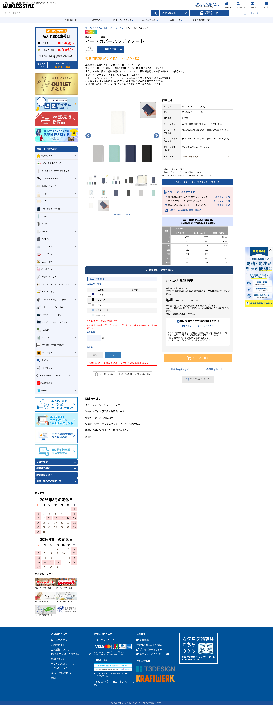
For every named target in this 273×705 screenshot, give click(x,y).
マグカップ (46, 231)
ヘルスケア (46, 330)
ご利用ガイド (71, 20)
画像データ (222, 205)
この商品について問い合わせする (137, 374)
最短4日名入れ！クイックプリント (55, 375)
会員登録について (60, 649)
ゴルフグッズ (46, 254)
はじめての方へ (59, 640)
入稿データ (175, 20)
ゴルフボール (46, 246)
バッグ (44, 194)
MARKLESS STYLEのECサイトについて (71, 654)
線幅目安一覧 (221, 197)
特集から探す (92, 411)
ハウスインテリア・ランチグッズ (55, 284)
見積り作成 (110, 49)
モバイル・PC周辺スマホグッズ (54, 300)
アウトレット (46, 353)
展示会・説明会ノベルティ (115, 411)
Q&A (53, 678)
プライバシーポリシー (150, 649)
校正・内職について (122, 20)
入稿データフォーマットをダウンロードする (195, 182)
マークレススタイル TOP (96, 28)
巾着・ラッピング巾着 (50, 209)
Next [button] (156, 136)
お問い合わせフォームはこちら (199, 326)
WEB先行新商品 (47, 383)
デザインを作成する (199, 379)
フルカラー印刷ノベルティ (115, 430)
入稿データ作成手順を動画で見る (184, 210)
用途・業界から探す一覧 (48, 481)
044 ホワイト (99, 315)
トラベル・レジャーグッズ (52, 315)
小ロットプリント (48, 368)
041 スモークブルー (102, 310)
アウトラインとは (219, 201)
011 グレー (98, 305)
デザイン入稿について (62, 663)
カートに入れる (200, 358)
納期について (58, 659)
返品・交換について (61, 673)
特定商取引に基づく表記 (149, 645)
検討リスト (89, 50)
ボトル (44, 216)
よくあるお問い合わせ (202, 20)
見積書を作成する (180, 369)
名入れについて (149, 20)
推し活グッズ (46, 269)
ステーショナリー (117, 28)
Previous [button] (88, 136)
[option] (122, 136)
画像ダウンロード (122, 214)
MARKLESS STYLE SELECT (52, 345)
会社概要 (144, 640)
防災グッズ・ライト (49, 277)
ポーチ (44, 201)
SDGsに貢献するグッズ (51, 163)
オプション (46, 360)
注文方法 (96, 20)
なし (112, 355)
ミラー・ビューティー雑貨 (52, 307)
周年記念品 (107, 418)
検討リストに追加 (106, 374)
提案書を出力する (215, 369)
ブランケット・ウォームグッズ (54, 322)
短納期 (88, 437)
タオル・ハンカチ (48, 186)
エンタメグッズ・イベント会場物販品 (121, 424)
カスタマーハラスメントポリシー (156, 654)
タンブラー (46, 224)
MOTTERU (45, 337)
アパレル (45, 239)
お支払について (59, 668)
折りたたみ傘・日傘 (49, 178)
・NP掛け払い (101, 660)
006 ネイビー (99, 295)
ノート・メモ (113, 405)
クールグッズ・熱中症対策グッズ (55, 171)
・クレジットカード (104, 640)
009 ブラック (99, 300)
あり (95, 355)
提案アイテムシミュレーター (212, 13)
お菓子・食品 (46, 262)
